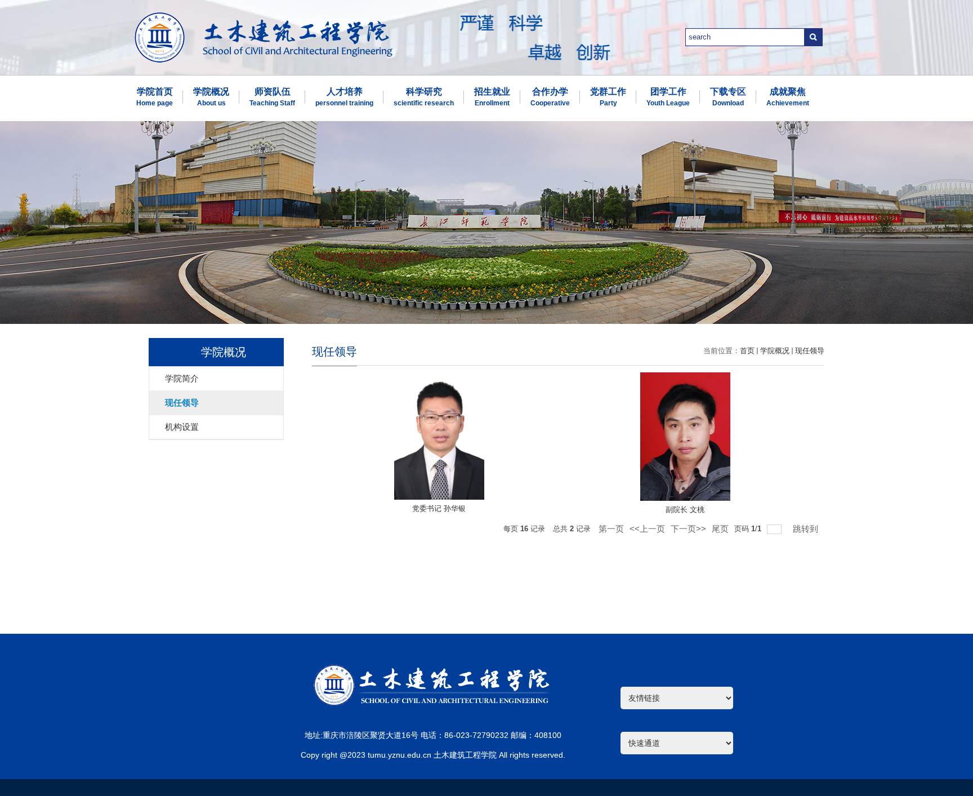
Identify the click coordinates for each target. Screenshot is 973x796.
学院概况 (774, 350)
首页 (747, 350)
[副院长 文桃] (685, 436)
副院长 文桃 (685, 509)
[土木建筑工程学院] (263, 16)
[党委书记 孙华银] (439, 436)
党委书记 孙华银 (439, 508)
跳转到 (806, 528)
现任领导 (809, 350)
